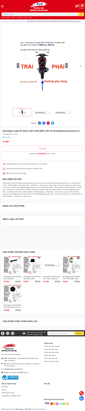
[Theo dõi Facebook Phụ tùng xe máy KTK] (2, 333)
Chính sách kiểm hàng (51, 361)
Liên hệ (4, 389)
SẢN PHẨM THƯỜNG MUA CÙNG (19, 252)
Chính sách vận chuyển (52, 346)
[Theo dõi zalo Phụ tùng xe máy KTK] (7, 333)
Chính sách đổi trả (50, 355)
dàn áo (14, 17)
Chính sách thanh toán (51, 352)
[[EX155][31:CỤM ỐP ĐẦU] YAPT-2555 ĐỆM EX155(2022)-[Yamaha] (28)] (32, 265)
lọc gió (30, 17)
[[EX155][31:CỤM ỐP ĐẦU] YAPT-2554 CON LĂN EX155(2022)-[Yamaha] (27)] (52, 265)
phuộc (25, 17)
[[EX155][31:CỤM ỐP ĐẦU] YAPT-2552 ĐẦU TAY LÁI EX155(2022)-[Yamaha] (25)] (13, 294)
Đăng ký (79, 333)
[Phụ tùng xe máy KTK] (42, 6)
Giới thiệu (5, 386)
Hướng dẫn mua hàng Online (11, 396)
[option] (42, 65)
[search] (81, 14)
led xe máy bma (6, 17)
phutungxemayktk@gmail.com (19, 372)
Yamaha (14, 134)
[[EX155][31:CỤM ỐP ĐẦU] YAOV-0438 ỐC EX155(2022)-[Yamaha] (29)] (13, 265)
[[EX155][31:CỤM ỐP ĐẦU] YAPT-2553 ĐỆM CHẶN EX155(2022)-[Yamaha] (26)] (72, 265)
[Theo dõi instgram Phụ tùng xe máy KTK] (12, 333)
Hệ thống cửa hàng (8, 393)
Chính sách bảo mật (50, 358)
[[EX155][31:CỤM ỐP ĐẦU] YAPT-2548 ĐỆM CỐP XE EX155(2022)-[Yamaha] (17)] (42, 65)
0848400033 (42, 153)
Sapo (43, 409)
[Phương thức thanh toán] (57, 403)
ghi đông (19, 17)
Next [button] (80, 66)
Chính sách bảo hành (51, 349)
